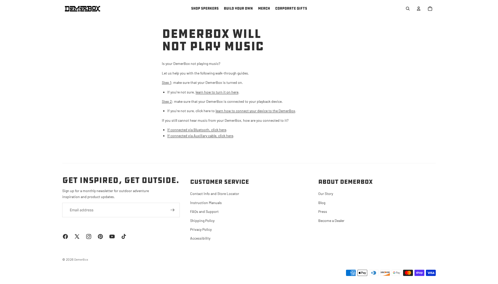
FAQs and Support (204, 211)
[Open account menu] (418, 8)
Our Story (325, 193)
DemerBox (81, 259)
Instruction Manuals (206, 202)
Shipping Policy (202, 220)
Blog (321, 202)
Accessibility (200, 238)
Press (322, 211)
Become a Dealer (331, 220)
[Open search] (407, 8)
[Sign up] (172, 210)
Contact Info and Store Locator (214, 193)
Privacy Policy (201, 229)
